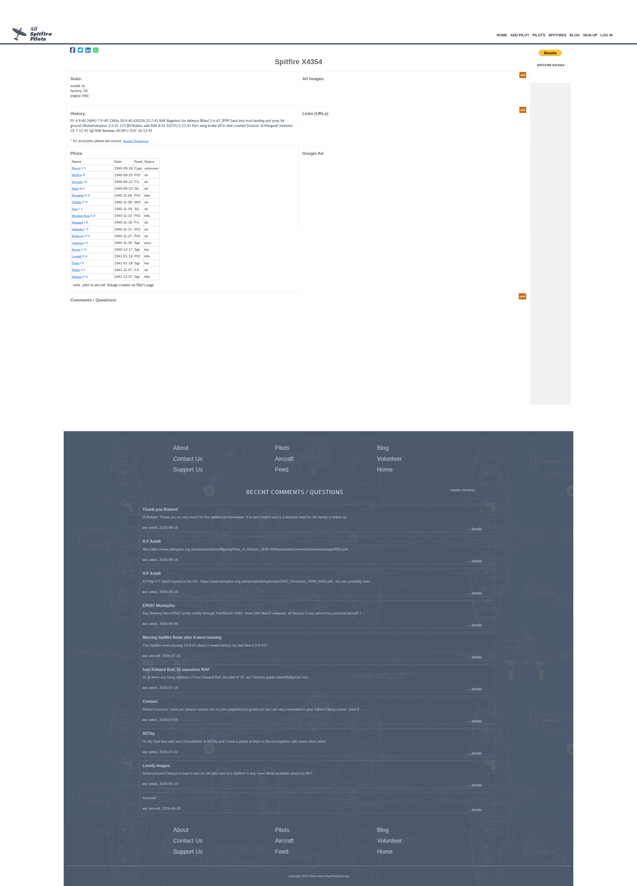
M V (78, 188)
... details (475, 529)
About (181, 447)
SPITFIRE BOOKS (551, 65)
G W (79, 249)
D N (81, 236)
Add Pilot (519, 35)
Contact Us (188, 458)
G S (79, 168)
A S (78, 270)
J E (80, 243)
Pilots (538, 35)
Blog (575, 35)
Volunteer (389, 458)
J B (80, 222)
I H (79, 182)
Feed (281, 469)
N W (80, 277)
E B (83, 216)
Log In (606, 35)
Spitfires (557, 35)
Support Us (188, 469)
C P (80, 229)
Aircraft (284, 458)
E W (80, 202)
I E (78, 263)
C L (77, 209)
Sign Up (590, 35)
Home (502, 35)
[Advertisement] (316, 13)
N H (79, 256)
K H (81, 195)
